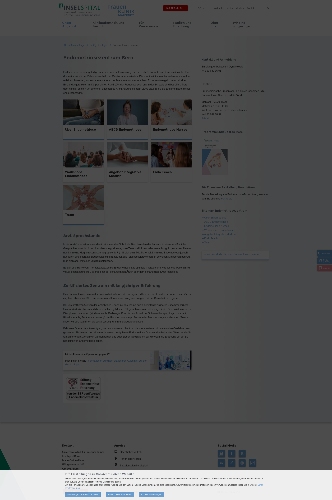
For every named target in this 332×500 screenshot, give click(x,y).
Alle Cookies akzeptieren (120, 494)
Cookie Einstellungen (151, 494)
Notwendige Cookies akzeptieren (82, 494)
